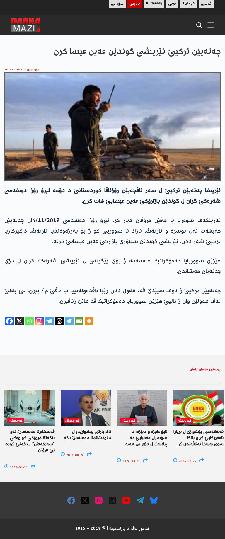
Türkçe (188, 4)
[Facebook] (9, 321)
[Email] (79, 321)
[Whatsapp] (29, 321)
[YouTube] (126, 500)
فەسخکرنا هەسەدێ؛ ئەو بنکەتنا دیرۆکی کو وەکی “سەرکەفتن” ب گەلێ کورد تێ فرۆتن (30, 441)
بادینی (134, 4)
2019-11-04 (13, 69)
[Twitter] (69, 321)
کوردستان (33, 69)
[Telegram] (49, 321)
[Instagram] (39, 321)
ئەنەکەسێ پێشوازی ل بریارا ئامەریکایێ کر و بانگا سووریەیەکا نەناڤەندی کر (198, 438)
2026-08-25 (131, 461)
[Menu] (210, 25)
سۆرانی (117, 4)
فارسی (206, 4)
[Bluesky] (154, 500)
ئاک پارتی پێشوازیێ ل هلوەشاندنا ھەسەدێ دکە (87, 435)
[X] (19, 321)
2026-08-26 (18, 467)
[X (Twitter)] (85, 500)
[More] (89, 321)
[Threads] (59, 321)
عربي (172, 4)
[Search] (199, 25)
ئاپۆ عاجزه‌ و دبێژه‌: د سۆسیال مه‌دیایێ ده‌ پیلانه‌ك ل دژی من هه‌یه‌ (146, 438)
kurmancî (154, 4)
